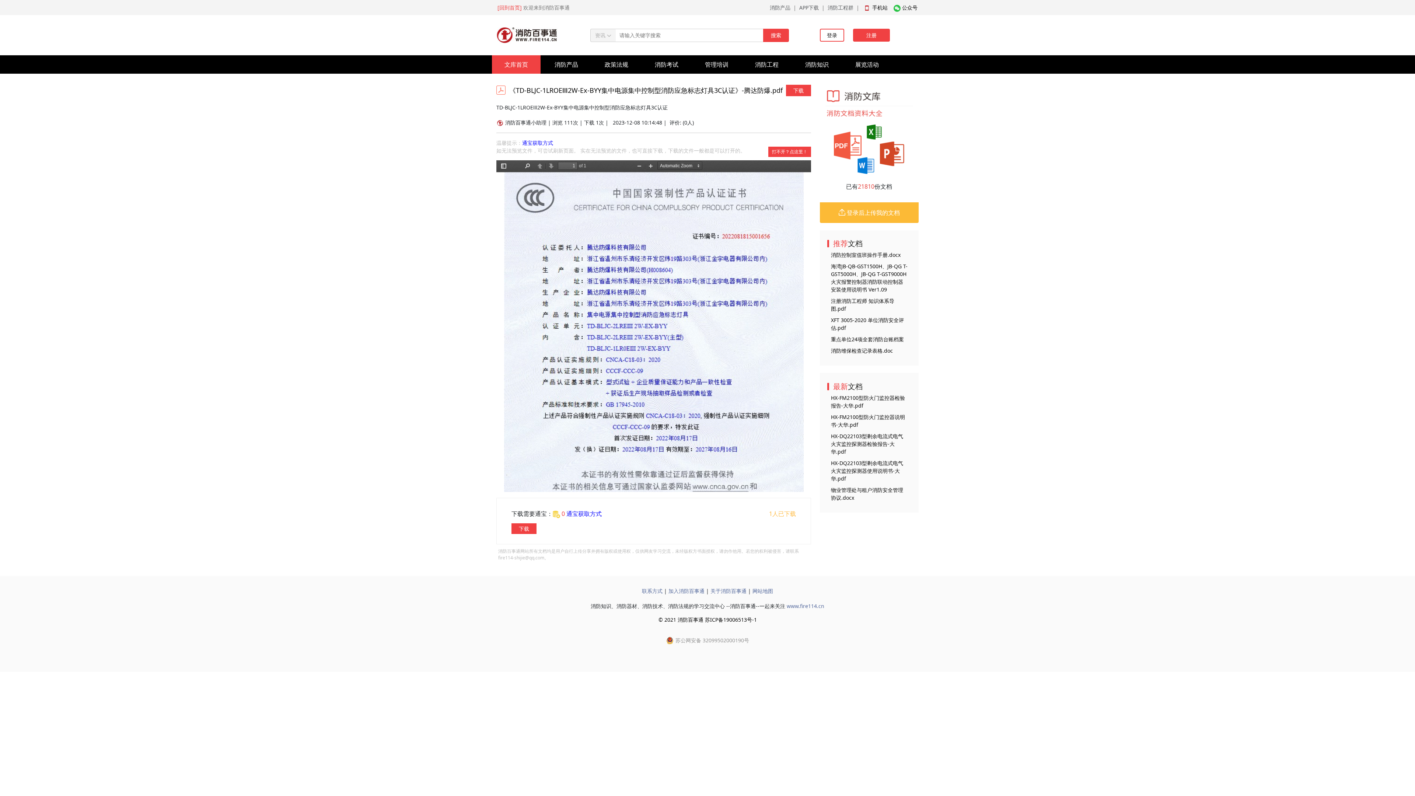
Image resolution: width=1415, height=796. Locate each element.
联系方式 (652, 590)
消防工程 (767, 64)
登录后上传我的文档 (872, 213)
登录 (832, 35)
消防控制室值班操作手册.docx (866, 254)
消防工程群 (840, 7)
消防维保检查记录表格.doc (862, 350)
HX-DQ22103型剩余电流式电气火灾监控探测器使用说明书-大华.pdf (867, 471)
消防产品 (780, 7)
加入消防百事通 (686, 590)
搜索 (776, 35)
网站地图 (762, 590)
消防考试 (666, 64)
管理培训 (717, 64)
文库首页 (516, 64)
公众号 (910, 7)
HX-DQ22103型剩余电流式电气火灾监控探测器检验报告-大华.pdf (867, 444)
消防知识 (817, 64)
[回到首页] (509, 7)
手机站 (880, 7)
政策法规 (616, 64)
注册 (871, 35)
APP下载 (809, 7)
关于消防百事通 (728, 590)
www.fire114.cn (805, 606)
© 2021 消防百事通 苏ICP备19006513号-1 (707, 619)
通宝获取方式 (537, 142)
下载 (798, 90)
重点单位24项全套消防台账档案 (867, 339)
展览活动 (867, 64)
